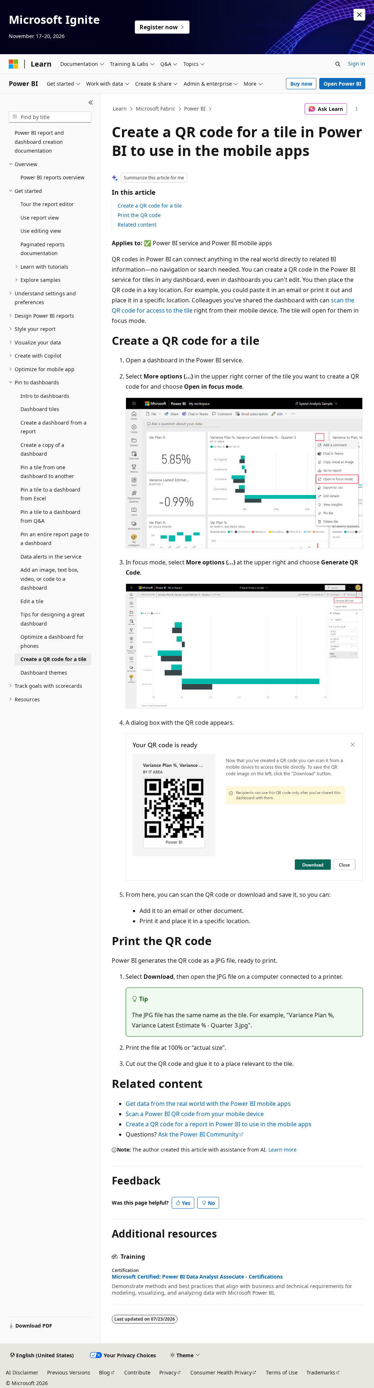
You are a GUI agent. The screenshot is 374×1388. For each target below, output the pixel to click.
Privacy (167, 1372)
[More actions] (356, 109)
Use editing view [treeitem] (40, 230)
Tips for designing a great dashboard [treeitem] (52, 619)
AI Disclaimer (22, 1372)
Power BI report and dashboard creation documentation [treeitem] (39, 141)
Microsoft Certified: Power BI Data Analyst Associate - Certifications (197, 1276)
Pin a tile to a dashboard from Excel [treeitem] (50, 494)
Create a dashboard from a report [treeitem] (53, 427)
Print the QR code (139, 215)
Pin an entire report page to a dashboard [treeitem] (54, 539)
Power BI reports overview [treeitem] (52, 177)
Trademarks (320, 1372)
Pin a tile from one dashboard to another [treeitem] (47, 472)
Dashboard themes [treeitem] (43, 672)
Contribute (137, 1372)
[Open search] (338, 64)
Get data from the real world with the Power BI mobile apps (208, 1104)
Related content (137, 224)
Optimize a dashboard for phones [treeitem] (52, 641)
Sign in (356, 63)
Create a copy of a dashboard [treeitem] (42, 449)
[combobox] (50, 117)
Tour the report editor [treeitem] (47, 204)
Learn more (282, 1149)
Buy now (301, 83)
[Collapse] (90, 102)
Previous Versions (68, 1372)
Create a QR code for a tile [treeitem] (53, 659)
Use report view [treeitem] (39, 217)
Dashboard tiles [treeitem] (39, 409)
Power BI (195, 108)
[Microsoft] (13, 64)
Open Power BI (342, 83)
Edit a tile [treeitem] (31, 601)
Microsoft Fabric (155, 108)
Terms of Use (282, 1372)
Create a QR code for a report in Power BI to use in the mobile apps (219, 1124)
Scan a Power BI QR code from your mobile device (195, 1114)
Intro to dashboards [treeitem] (44, 395)
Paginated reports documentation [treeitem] (42, 249)
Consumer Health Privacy (221, 1372)
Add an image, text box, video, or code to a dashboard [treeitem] (49, 578)
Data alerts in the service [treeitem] (50, 556)
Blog (104, 1372)
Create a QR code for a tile (150, 205)
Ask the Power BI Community (198, 1134)
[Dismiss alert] (359, 14)
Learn (120, 108)
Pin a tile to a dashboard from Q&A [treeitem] (50, 516)
